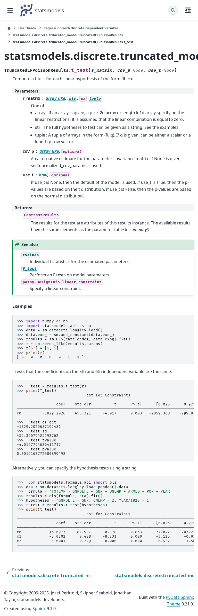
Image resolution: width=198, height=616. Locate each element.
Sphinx (39, 608)
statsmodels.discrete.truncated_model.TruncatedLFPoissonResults (68, 35)
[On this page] (188, 10)
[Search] (173, 10)
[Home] (9, 28)
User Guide (27, 28)
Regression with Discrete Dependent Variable (81, 28)
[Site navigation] (10, 10)
